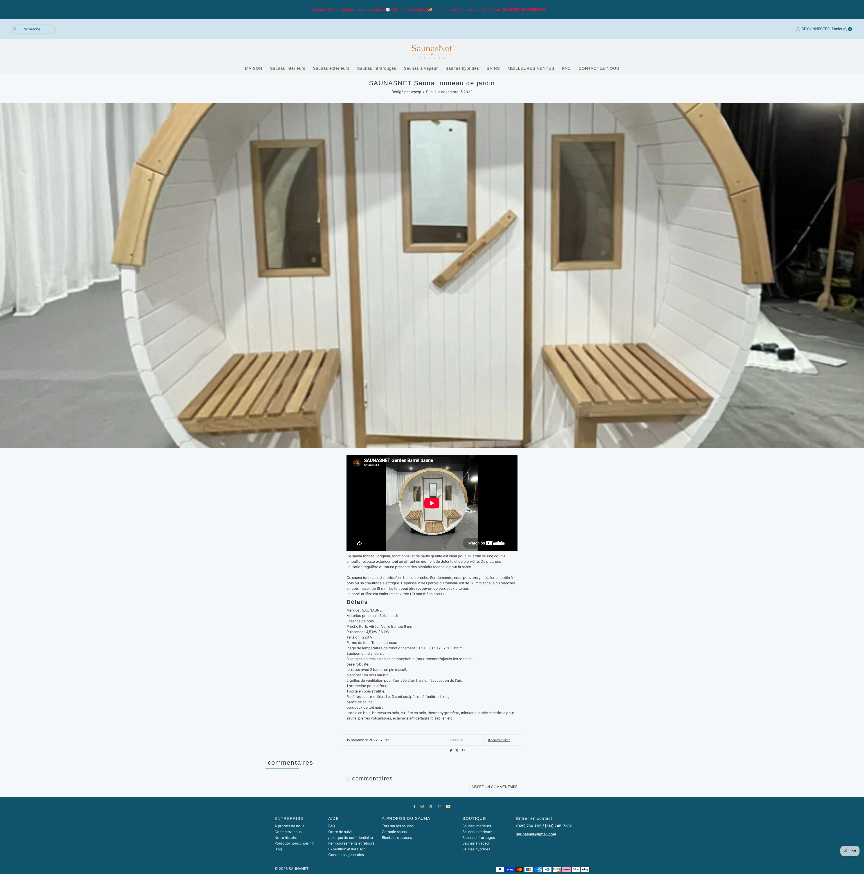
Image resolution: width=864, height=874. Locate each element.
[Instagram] (422, 806)
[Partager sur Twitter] (457, 751)
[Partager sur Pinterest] (463, 751)
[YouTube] (448, 806)
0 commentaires (499, 740)
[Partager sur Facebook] (451, 751)
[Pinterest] (439, 806)
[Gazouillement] (431, 806)
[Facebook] (414, 806)
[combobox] (33, 29)
